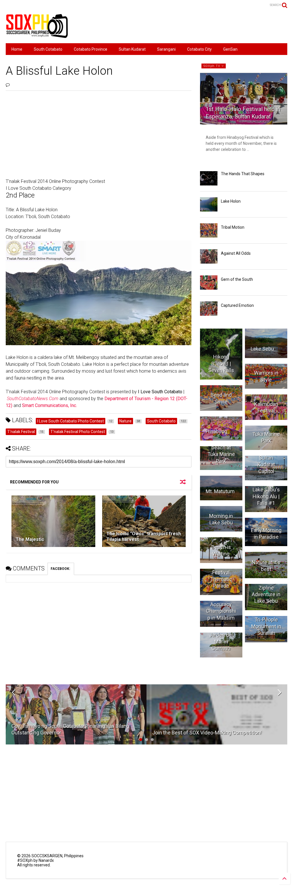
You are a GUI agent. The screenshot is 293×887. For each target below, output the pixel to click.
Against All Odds (236, 253)
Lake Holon (231, 201)
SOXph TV (212, 66)
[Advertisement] (183, 26)
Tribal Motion (232, 227)
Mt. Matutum (220, 491)
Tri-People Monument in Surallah (266, 626)
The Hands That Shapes (242, 173)
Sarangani (166, 49)
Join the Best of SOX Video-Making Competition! (207, 733)
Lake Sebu (262, 349)
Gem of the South (237, 279)
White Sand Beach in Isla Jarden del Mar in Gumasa (221, 635)
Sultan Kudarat (132, 49)
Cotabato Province (90, 49)
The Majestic (30, 539)
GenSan (230, 49)
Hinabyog (216, 431)
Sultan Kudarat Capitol (266, 464)
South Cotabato (48, 49)
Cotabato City (199, 49)
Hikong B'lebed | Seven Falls (221, 363)
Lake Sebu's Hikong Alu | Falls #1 (266, 496)
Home (16, 49)
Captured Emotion (237, 305)
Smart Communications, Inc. (49, 405)
